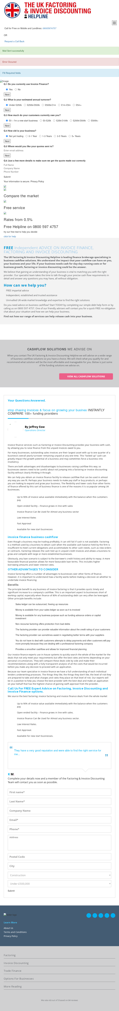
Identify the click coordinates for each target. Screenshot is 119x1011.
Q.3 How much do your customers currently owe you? (32, 115)
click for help (10, 236)
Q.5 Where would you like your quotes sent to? (29, 146)
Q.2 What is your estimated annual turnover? (27, 99)
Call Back (19, 41)
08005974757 (49, 28)
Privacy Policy (11, 936)
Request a (9, 41)
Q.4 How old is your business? (20, 130)
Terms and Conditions (15, 932)
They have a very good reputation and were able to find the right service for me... (57, 752)
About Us (8, 928)
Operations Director (35, 430)
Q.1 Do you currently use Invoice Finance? (26, 84)
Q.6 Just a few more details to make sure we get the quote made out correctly (45, 160)
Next (7, 94)
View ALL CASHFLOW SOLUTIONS (86, 376)
